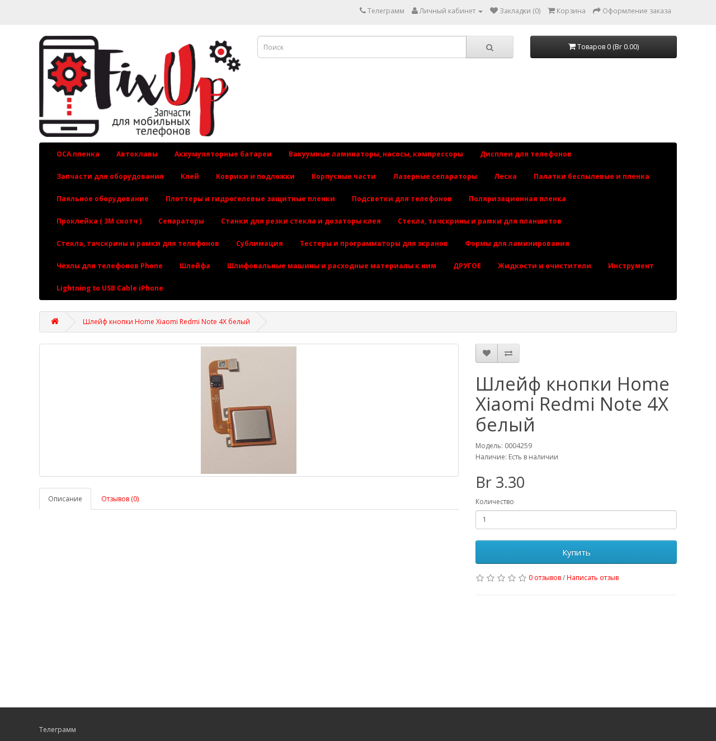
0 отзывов (545, 577)
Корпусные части (344, 176)
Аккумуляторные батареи (223, 154)
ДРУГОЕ (467, 265)
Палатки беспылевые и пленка (591, 176)
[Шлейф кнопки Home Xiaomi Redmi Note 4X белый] (249, 410)
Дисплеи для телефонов (526, 154)
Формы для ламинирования (517, 243)
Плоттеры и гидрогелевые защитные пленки (250, 198)
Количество (494, 501)
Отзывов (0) (120, 499)
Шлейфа (195, 265)
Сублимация (259, 243)
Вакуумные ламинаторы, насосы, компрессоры (376, 154)
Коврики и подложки (255, 176)
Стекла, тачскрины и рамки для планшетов (480, 221)
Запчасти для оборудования (110, 176)
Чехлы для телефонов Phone (109, 265)
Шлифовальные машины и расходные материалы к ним (331, 265)
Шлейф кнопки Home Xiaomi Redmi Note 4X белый (166, 321)
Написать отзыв (593, 577)
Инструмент (631, 265)
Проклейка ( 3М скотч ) (99, 221)
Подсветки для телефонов (402, 198)
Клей (190, 176)
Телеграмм (386, 11)
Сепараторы (181, 221)
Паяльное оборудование (102, 198)
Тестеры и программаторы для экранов (374, 243)
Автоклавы (137, 154)
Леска (505, 176)
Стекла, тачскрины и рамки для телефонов (137, 243)
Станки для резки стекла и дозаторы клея (301, 221)
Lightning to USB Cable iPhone (109, 288)
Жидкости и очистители (544, 265)
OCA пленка (78, 154)
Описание (65, 499)
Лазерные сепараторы (435, 176)
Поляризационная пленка (517, 198)
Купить (576, 552)
